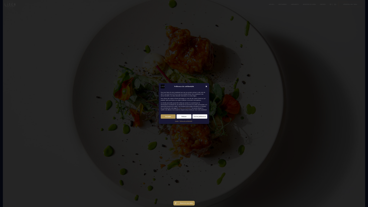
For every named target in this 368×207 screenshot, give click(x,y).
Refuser (184, 116)
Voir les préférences (200, 116)
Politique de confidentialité (186, 121)
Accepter (168, 116)
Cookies (177, 121)
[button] (206, 86)
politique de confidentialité (184, 108)
